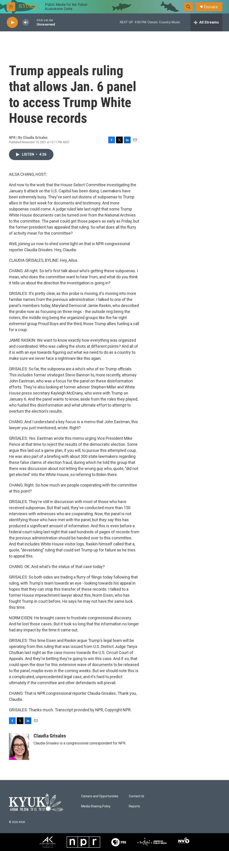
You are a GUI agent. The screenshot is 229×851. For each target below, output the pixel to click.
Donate (211, 6)
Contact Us (136, 796)
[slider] (33, 22)
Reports (134, 806)
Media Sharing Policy (95, 806)
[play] (12, 22)
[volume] (26, 22)
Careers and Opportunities (99, 796)
